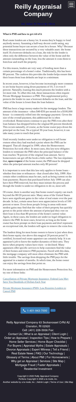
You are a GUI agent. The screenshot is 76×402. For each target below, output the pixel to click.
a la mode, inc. (28, 381)
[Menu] (71, 5)
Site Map (69, 381)
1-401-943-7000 (37, 310)
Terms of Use (56, 381)
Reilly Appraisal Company (38, 10)
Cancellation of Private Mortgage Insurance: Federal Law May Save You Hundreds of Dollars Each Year (36, 280)
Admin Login (43, 381)
